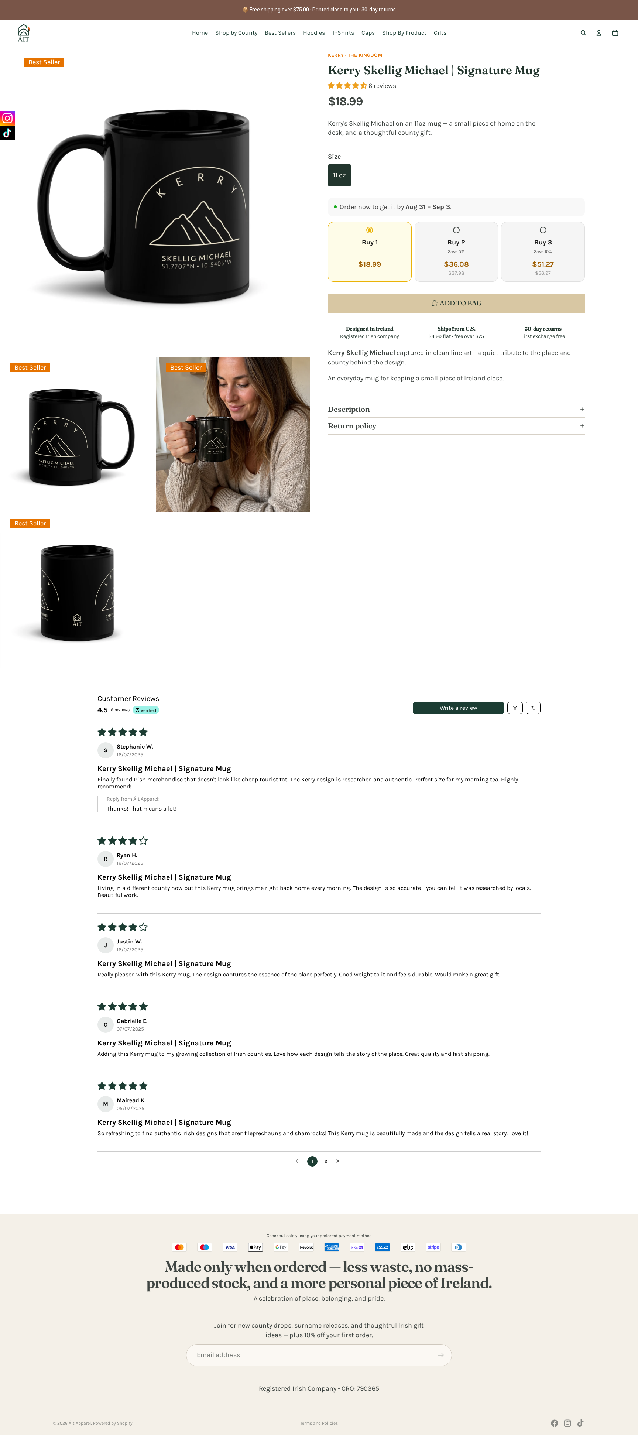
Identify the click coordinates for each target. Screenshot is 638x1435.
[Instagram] (567, 1423)
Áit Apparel (80, 1423)
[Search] (583, 33)
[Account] (599, 33)
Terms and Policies (319, 1423)
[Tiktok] (580, 1423)
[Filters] (515, 708)
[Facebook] (554, 1423)
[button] (348, 86)
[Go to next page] (340, 1161)
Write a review (458, 707)
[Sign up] (441, 1355)
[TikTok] (7, 133)
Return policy (352, 425)
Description (349, 409)
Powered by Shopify (113, 1423)
